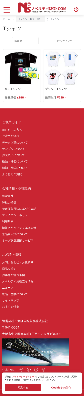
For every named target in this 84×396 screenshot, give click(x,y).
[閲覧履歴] (76, 7)
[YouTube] (21, 370)
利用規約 (7, 221)
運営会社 (7, 196)
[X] (29, 370)
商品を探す (9, 268)
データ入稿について (15, 142)
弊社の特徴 (9, 202)
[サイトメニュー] (6, 7)
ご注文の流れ (10, 136)
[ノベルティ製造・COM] (42, 7)
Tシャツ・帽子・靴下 (30, 18)
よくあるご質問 (12, 174)
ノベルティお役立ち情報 (17, 281)
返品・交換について (15, 294)
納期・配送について (15, 167)
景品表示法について (15, 234)
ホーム (6, 18)
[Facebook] (36, 370)
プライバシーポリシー (16, 215)
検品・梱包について (15, 161)
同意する (23, 387)
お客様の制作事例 (13, 275)
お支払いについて (13, 155)
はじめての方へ (12, 129)
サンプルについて (13, 148)
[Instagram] (43, 370)
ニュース (7, 287)
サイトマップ (10, 300)
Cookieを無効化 (61, 387)
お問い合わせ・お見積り (17, 262)
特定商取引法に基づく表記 (19, 208)
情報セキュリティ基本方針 (19, 227)
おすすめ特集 (10, 306)
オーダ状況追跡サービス (17, 240)
